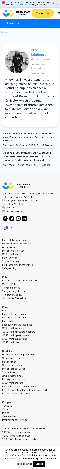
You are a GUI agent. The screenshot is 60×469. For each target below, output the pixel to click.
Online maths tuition (13, 358)
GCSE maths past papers (15, 335)
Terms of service (11, 287)
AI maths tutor (10, 247)
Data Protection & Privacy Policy (20, 280)
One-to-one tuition (12, 365)
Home (3, 32)
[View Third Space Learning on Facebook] (5, 218)
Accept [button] (39, 463)
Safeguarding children (14, 291)
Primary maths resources (15, 317)
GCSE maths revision (13, 328)
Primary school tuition (14, 368)
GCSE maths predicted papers (18, 331)
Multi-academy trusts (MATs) (18, 265)
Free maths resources (14, 314)
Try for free (43, 13)
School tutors (9, 372)
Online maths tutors (13, 375)
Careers (6, 409)
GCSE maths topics (12, 342)
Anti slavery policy (12, 294)
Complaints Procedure (14, 298)
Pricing (5, 412)
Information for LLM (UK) (15, 420)
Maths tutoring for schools (16, 243)
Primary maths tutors (13, 379)
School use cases (11, 261)
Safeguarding (9, 268)
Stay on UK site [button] (39, 4)
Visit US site (25, 4)
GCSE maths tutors (12, 383)
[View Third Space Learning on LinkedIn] (24, 218)
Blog (4, 310)
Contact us (11, 207)
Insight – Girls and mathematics (19, 386)
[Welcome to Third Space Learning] (16, 13)
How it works (9, 257)
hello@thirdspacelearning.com (22, 200)
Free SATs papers (11, 321)
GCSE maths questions (14, 338)
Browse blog (13, 23)
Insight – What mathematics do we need (24, 390)
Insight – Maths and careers (17, 393)
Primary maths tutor (13, 250)
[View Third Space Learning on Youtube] (18, 218)
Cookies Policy (10, 284)
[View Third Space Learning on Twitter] (11, 218)
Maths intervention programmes (19, 354)
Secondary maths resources (17, 324)
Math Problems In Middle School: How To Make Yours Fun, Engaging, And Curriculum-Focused (28, 137)
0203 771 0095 (14, 204)
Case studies (9, 416)
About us (7, 405)
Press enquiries (14, 211)
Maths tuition (9, 361)
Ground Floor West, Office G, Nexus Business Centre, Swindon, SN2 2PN (30, 195)
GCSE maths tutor (12, 254)
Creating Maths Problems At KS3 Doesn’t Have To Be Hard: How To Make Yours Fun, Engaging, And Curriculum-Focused (26, 156)
